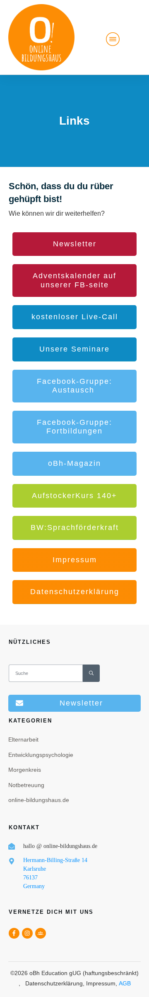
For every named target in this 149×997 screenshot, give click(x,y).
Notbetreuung (26, 785)
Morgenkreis (24, 769)
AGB (125, 983)
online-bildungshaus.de (38, 800)
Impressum (100, 983)
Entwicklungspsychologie (40, 754)
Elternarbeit (23, 739)
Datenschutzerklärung (54, 983)
